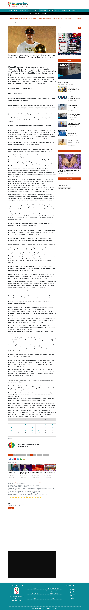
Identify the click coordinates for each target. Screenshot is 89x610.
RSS (73, 598)
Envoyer (11, 508)
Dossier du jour (36, 13)
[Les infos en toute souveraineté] (18, 4)
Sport (36, 10)
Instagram (73, 591)
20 (32, 430)
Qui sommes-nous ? (53, 585)
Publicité (54, 598)
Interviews (51, 10)
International (23, 10)
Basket (34, 454)
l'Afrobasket (39, 454)
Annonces (64, 10)
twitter (73, 589)
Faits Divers (58, 10)
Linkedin (73, 592)
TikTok (73, 597)
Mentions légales (54, 593)
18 (18, 430)
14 (39, 427)
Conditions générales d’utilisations (53, 590)
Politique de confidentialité (54, 588)
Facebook (73, 588)
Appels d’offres (72, 10)
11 (18, 427)
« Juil (31, 441)
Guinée (15, 10)
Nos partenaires (53, 600)
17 (11, 430)
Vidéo (30, 13)
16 (52, 427)
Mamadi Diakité (46, 454)
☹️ (15, 497)
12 (25, 427)
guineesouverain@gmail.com (17, 600)
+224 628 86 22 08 (19, 596)
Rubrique (30, 10)
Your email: (60, 183)
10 (11, 427)
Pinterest (73, 595)
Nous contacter (53, 595)
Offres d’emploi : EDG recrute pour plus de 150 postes (73, 89)
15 (45, 427)
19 (25, 430)
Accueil (11, 10)
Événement (44, 13)
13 (32, 427)
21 (39, 430)
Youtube (73, 594)
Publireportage (43, 10)
